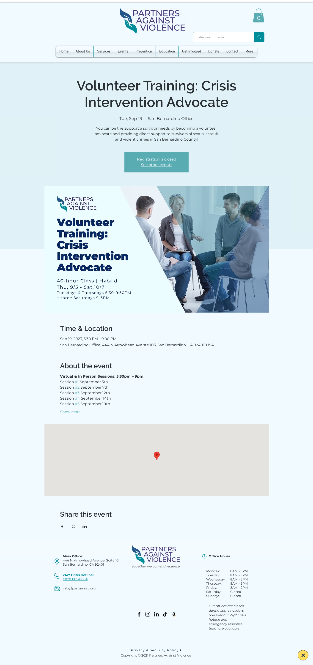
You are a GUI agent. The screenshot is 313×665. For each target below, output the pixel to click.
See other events (156, 165)
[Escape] (303, 655)
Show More (70, 412)
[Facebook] (139, 614)
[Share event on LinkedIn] (84, 526)
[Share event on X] (73, 526)
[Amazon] (174, 614)
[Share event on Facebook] (62, 526)
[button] (258, 15)
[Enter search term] (259, 37)
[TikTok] (165, 614)
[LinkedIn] (156, 614)
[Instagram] (148, 614)
